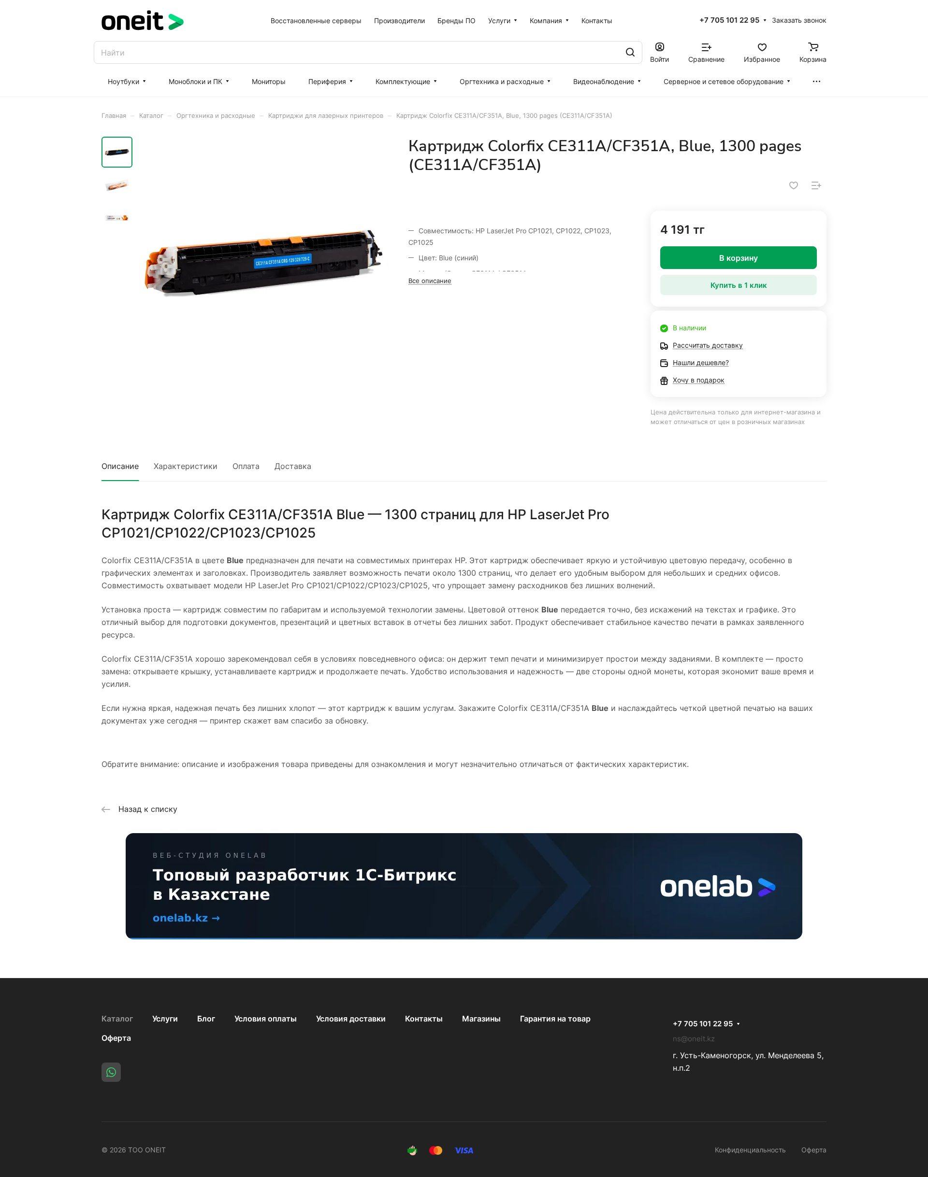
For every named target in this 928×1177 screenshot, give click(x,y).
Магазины (481, 1018)
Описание (120, 466)
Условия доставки (351, 1018)
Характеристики (186, 466)
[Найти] (630, 52)
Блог (206, 1018)
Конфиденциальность (750, 1150)
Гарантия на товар (555, 1018)
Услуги (165, 1018)
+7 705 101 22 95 (729, 20)
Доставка (293, 466)
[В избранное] (793, 185)
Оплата (246, 466)
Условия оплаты (265, 1018)
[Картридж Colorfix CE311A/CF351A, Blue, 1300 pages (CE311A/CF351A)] (263, 262)
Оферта (116, 1038)
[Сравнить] (816, 185)
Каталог (117, 1018)
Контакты (424, 1018)
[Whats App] (111, 1072)
